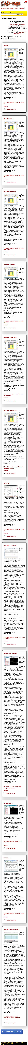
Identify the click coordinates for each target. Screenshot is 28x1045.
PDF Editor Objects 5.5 (10, 191)
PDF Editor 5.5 (7, 45)
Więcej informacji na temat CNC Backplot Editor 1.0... (12, 787)
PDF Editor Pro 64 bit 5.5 (10, 337)
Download (4, 8)
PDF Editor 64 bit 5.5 (9, 264)
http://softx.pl (17, 33)
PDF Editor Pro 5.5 (9, 118)
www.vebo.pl (22, 32)
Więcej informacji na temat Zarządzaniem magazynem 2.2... (12, 1016)
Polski (25, 2)
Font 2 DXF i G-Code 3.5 (10, 545)
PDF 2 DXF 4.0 (7, 483)
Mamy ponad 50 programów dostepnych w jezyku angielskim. (17, 25)
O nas (16, 8)
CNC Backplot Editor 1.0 (10, 653)
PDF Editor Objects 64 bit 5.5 (11, 410)
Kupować (10, 8)
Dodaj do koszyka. (10, 109)
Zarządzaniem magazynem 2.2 (12, 929)
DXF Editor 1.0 (7, 858)
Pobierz (6, 106)
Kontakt (21, 8)
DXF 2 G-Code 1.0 (8, 803)
